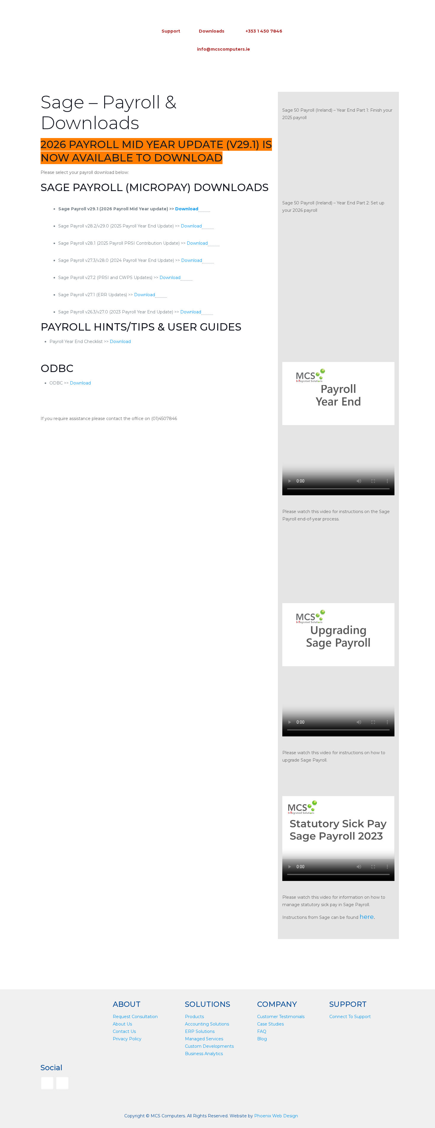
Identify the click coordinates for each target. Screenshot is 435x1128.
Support (171, 31)
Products (194, 1016)
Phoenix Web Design (276, 1116)
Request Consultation (135, 1016)
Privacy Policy (127, 1039)
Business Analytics (204, 1053)
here (367, 916)
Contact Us (124, 1031)
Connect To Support (350, 1016)
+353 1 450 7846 (264, 31)
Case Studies (270, 1024)
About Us (122, 1024)
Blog (262, 1039)
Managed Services (204, 1039)
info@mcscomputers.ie (223, 49)
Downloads (211, 31)
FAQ (261, 1031)
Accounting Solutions (207, 1024)
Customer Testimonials (280, 1016)
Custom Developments (209, 1046)
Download (186, 209)
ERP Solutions (200, 1031)
